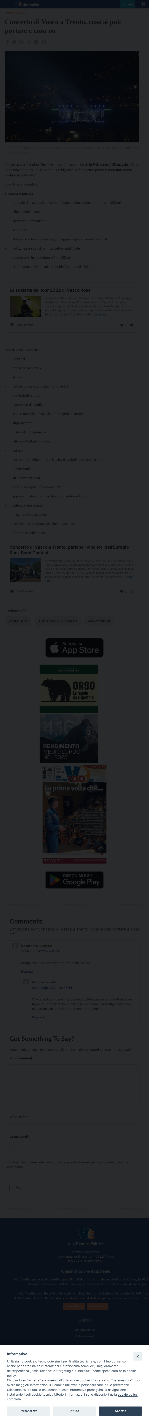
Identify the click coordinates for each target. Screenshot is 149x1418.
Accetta (120, 1411)
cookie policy (128, 1394)
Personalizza (28, 1411)
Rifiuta (74, 1411)
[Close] (137, 1356)
